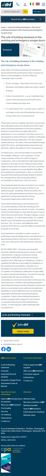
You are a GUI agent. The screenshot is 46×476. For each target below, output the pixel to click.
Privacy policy (6, 446)
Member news (29, 415)
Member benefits (30, 405)
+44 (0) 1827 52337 (11, 340)
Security (4, 411)
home (3, 27)
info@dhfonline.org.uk (12, 344)
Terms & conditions (18, 446)
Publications (28, 377)
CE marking (6, 414)
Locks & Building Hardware (19, 27)
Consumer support (31, 374)
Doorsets (4, 371)
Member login (29, 399)
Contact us (28, 380)
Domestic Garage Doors (11, 380)
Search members (32, 408)
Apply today (23, 331)
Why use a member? (33, 371)
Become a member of (33, 402)
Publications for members (34, 412)
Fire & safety (6, 408)
